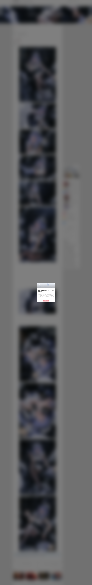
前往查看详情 (46, 300)
